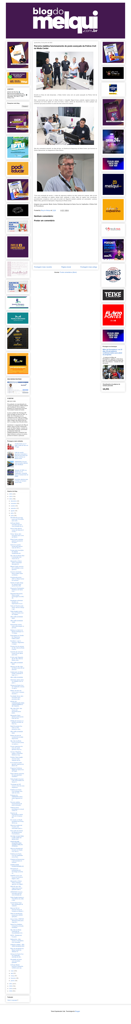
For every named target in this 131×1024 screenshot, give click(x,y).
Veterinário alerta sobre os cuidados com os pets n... (17, 681)
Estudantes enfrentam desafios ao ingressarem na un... (16, 602)
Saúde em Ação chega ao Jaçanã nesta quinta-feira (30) (16, 584)
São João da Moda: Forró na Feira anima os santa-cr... (17, 742)
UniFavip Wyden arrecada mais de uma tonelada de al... (17, 524)
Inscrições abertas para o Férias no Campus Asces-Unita (21, 481)
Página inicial (66, 267)
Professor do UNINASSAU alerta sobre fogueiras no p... (16, 797)
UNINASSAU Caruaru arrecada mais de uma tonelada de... (16, 893)
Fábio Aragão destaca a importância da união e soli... (17, 899)
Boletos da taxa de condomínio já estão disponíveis (16, 737)
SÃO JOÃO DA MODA (16, 677)
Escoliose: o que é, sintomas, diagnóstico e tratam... (17, 642)
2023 (10, 496)
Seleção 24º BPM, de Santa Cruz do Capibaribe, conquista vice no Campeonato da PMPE (21, 473)
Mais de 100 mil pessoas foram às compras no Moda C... (17, 909)
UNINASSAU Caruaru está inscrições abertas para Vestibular (21, 463)
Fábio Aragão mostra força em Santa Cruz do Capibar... (16, 613)
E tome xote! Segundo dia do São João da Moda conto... (16, 659)
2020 (10, 986)
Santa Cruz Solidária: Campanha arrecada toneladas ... (16, 926)
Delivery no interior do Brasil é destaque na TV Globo (16, 631)
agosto (13, 510)
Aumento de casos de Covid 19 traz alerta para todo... (16, 653)
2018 (10, 991)
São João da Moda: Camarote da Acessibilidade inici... (16, 931)
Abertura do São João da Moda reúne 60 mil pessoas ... (17, 668)
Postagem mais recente (43, 267)
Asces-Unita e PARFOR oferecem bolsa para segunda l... (17, 920)
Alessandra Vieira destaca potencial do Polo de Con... (16, 717)
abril (12, 973)
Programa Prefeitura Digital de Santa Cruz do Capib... (17, 769)
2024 (10, 494)
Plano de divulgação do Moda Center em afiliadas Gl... (17, 950)
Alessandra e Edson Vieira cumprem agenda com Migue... (17, 882)
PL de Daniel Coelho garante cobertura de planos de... (17, 764)
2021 (10, 983)
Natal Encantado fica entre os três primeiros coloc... (16, 727)
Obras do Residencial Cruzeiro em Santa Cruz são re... (16, 850)
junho (12, 515)
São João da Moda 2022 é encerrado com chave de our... (17, 557)
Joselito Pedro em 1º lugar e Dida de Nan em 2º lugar (21, 445)
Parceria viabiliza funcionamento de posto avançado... (16, 803)
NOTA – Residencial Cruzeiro (16, 936)
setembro (13, 508)
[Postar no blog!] (63, 210)
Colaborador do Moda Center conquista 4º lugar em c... (16, 673)
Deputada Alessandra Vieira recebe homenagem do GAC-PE (17, 596)
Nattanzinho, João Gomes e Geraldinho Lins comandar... (17, 940)
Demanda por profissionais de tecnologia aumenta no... (16, 871)
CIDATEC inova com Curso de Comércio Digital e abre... (16, 877)
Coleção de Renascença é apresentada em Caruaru (17, 861)
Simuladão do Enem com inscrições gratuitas (16, 961)
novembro (14, 503)
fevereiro (13, 978)
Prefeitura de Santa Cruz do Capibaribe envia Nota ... (16, 855)
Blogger (77, 1011)
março (13, 975)
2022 (10, 499)
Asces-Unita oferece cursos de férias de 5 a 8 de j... (17, 530)
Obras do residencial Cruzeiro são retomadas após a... (16, 827)
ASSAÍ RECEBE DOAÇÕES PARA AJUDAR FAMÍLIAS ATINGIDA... (16, 844)
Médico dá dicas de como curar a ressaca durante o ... (17, 692)
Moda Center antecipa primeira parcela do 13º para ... (16, 541)
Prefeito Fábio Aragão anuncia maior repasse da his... (16, 759)
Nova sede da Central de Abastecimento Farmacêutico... (16, 832)
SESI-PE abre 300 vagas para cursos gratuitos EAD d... (16, 888)
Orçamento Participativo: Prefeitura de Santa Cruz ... (17, 589)
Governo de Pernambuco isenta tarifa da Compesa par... (16, 815)
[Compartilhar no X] (64, 210)
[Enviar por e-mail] (61, 210)
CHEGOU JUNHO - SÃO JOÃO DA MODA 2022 (17, 945)
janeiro (13, 980)
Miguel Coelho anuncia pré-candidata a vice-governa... (17, 568)
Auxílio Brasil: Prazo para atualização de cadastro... (16, 904)
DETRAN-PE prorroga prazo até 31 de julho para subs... (17, 519)
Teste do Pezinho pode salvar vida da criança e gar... (17, 607)
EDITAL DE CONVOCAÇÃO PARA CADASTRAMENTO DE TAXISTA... (17, 704)
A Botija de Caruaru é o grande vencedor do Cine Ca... (17, 722)
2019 (10, 988)
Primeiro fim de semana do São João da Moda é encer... (17, 648)
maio (12, 971)
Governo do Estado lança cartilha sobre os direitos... (16, 573)
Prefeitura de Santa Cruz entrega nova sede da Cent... (16, 791)
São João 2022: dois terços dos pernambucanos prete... (16, 711)
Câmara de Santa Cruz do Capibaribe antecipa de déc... (16, 955)
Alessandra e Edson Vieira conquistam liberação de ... (16, 562)
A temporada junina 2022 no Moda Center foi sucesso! (17, 579)
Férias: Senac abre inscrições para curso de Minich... (17, 535)
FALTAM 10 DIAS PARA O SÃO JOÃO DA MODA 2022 (17, 837)
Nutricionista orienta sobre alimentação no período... (17, 626)
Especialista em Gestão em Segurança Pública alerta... (17, 637)
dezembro (14, 501)
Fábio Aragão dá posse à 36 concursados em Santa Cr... (17, 780)
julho (12, 513)
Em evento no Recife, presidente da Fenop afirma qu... (17, 821)
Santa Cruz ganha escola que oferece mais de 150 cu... (16, 546)
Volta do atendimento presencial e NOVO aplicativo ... (16, 915)
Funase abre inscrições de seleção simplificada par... (17, 552)
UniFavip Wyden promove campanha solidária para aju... (16, 966)
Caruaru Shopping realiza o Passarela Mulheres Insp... (16, 753)
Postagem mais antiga (88, 267)
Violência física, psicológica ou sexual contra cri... (17, 809)
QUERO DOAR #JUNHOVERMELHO (17, 865)
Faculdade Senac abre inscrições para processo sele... (16, 697)
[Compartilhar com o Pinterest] (68, 210)
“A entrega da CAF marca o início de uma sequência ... (17, 786)
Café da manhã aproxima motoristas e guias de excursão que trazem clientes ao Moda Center (21, 455)
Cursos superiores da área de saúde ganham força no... (16, 748)
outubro (13, 506)
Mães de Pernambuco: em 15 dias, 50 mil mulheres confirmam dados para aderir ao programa (112, 352)
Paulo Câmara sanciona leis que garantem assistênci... (17, 775)
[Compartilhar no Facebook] (66, 210)
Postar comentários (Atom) (68, 272)
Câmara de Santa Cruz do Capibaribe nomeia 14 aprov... (17, 687)
